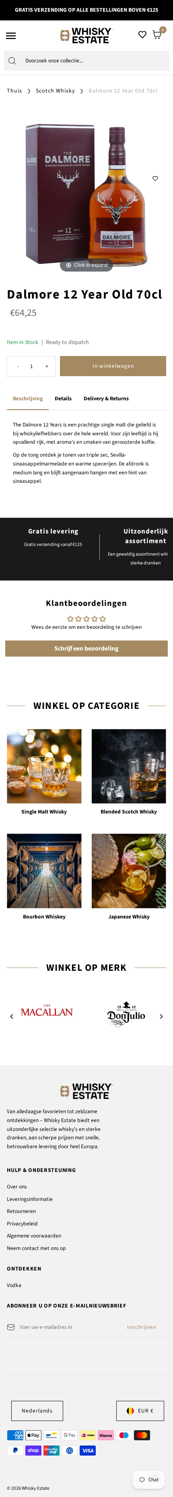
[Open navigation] (30, 36)
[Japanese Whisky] (129, 871)
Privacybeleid (22, 1223)
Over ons (17, 1186)
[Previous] (12, 1016)
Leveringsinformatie (30, 1199)
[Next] (161, 1016)
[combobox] (95, 61)
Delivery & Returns (106, 398)
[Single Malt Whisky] (44, 766)
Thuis (14, 91)
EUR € (146, 1411)
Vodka (14, 1285)
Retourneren (21, 1211)
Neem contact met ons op (36, 1248)
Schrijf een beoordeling (86, 648)
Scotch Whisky (55, 91)
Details (63, 398)
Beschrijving (28, 398)
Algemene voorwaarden (34, 1236)
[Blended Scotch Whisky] (129, 766)
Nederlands (37, 1411)
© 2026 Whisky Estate (28, 1488)
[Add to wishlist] (155, 179)
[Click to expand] (86, 194)
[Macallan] (46, 1010)
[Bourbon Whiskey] (44, 871)
